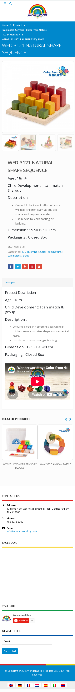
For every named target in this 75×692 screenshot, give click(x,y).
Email (39, 266)
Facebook (10, 266)
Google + (25, 266)
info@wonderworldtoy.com (22, 531)
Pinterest (32, 266)
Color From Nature (50, 251)
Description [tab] (10, 282)
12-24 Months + (30, 251)
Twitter (18, 266)
